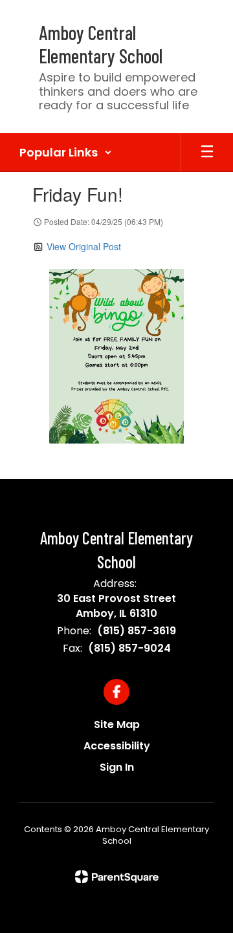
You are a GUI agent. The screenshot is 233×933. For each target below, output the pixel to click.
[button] (65, 152)
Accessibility (116, 745)
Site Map (117, 724)
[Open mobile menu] (207, 152)
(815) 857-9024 (129, 648)
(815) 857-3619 (136, 630)
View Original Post (84, 246)
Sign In (117, 767)
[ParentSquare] (117, 876)
